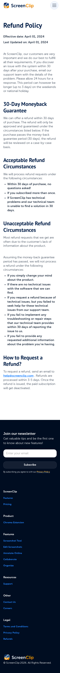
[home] (19, 5)
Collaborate (10, 559)
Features (8, 498)
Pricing (7, 504)
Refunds (7, 639)
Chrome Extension (13, 522)
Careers (7, 608)
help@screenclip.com (18, 375)
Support (7, 584)
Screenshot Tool (12, 541)
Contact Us (9, 602)
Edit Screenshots (12, 547)
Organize (8, 565)
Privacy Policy (11, 633)
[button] (53, 5)
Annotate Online (12, 553)
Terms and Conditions (15, 626)
